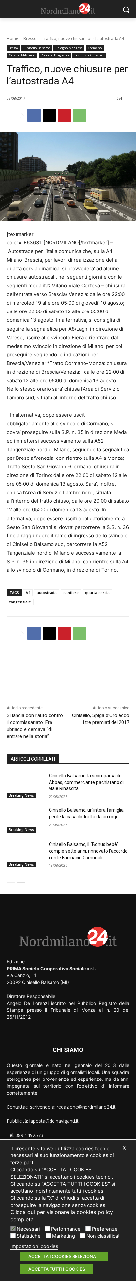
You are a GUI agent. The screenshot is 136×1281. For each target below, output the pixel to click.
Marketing (63, 1236)
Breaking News (21, 795)
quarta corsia (97, 592)
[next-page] (21, 878)
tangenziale (20, 601)
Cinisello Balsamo (36, 48)
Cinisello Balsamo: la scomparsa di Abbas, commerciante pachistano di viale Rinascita (86, 782)
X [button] (124, 1148)
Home (12, 38)
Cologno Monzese (68, 48)
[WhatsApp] (79, 115)
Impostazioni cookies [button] (34, 1246)
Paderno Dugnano (55, 55)
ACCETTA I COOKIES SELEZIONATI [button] (64, 1256)
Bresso (30, 38)
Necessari (28, 1229)
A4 (28, 592)
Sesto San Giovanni (89, 55)
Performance (66, 1229)
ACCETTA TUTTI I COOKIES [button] (56, 1269)
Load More (68, 662)
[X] (49, 115)
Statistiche (29, 1236)
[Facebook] (34, 115)
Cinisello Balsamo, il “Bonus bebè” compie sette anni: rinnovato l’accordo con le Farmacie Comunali (88, 851)
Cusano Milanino (22, 55)
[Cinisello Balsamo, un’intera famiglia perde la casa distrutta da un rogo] (25, 820)
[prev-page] (11, 878)
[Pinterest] (64, 115)
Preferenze (105, 1229)
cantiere (71, 592)
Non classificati (103, 1236)
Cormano (95, 48)
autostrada (47, 592)
